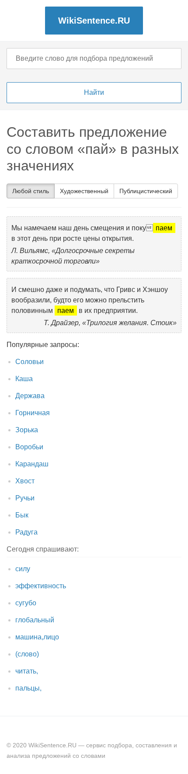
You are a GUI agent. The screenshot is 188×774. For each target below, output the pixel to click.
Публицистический (145, 190)
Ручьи (25, 498)
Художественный (84, 190)
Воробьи (29, 447)
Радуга (26, 532)
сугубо (25, 603)
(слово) (27, 654)
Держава (30, 395)
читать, (26, 671)
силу (22, 569)
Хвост (25, 481)
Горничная (32, 413)
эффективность (40, 586)
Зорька (26, 430)
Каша (24, 378)
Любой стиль (30, 190)
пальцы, (28, 688)
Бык (21, 515)
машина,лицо (37, 637)
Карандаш (32, 464)
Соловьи (29, 361)
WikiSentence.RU (94, 20)
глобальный (34, 620)
